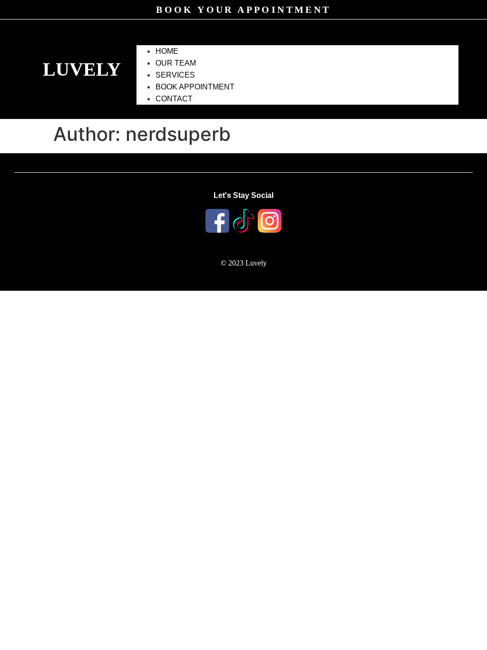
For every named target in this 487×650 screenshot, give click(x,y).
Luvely (82, 69)
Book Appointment (195, 87)
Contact (174, 99)
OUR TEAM (176, 63)
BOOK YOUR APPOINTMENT (243, 9)
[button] (297, 39)
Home (167, 51)
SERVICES (175, 75)
